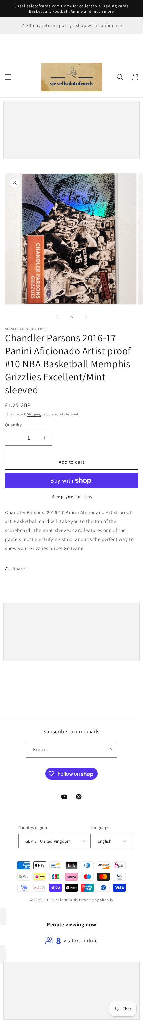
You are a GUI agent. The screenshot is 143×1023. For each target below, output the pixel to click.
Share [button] (19, 568)
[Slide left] (57, 317)
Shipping (34, 414)
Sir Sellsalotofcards (61, 899)
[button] (8, 77)
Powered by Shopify (96, 899)
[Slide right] (86, 317)
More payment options (71, 496)
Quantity (13, 425)
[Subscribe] (109, 750)
